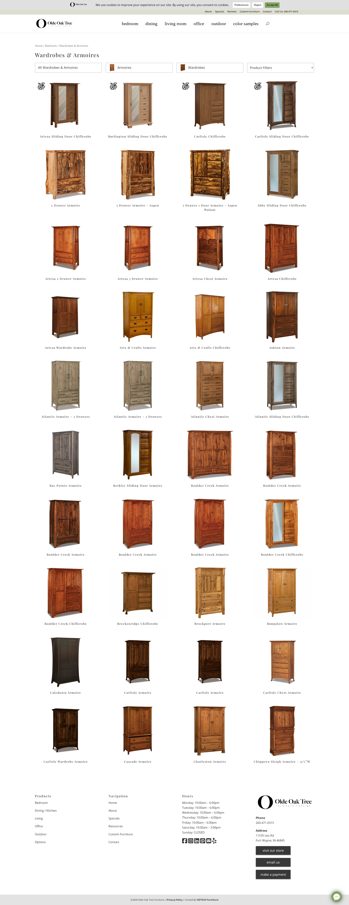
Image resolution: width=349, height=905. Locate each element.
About (208, 11)
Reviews (231, 11)
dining (151, 23)
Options (40, 842)
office (199, 23)
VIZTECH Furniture (207, 899)
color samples (245, 23)
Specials (219, 11)
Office (39, 826)
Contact (267, 11)
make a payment (273, 874)
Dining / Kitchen (46, 811)
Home (39, 45)
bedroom (130, 23)
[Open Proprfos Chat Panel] (336, 896)
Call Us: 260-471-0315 (286, 11)
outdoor (218, 23)
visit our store (273, 850)
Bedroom (51, 45)
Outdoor (41, 834)
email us (273, 862)
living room (175, 23)
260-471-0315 (265, 823)
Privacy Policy (174, 899)
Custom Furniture (250, 11)
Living (39, 818)
